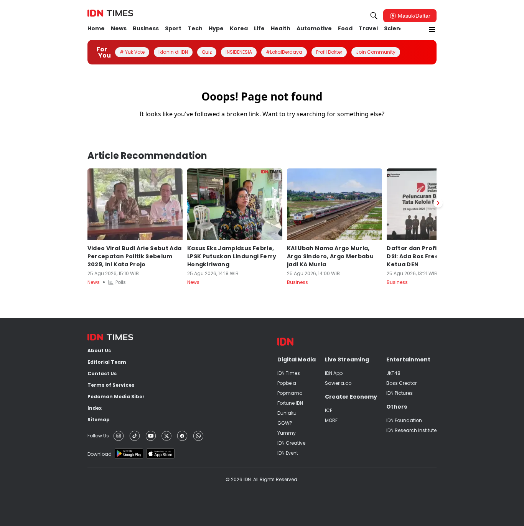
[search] (374, 15)
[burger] (432, 29)
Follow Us (98, 435)
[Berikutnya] (438, 203)
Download (99, 454)
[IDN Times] (110, 13)
